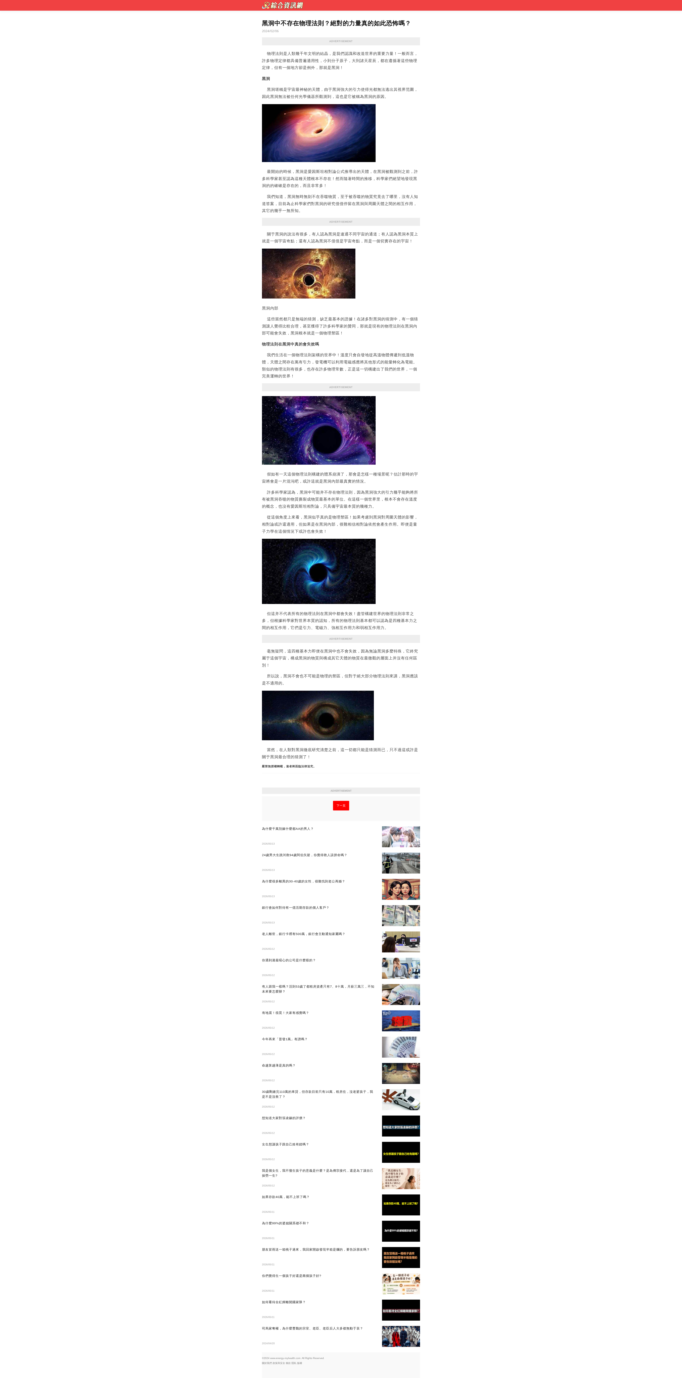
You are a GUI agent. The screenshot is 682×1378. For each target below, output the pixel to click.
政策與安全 (279, 1363)
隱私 (293, 1363)
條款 (288, 1363)
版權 (299, 1363)
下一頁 (341, 805)
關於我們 (267, 1363)
